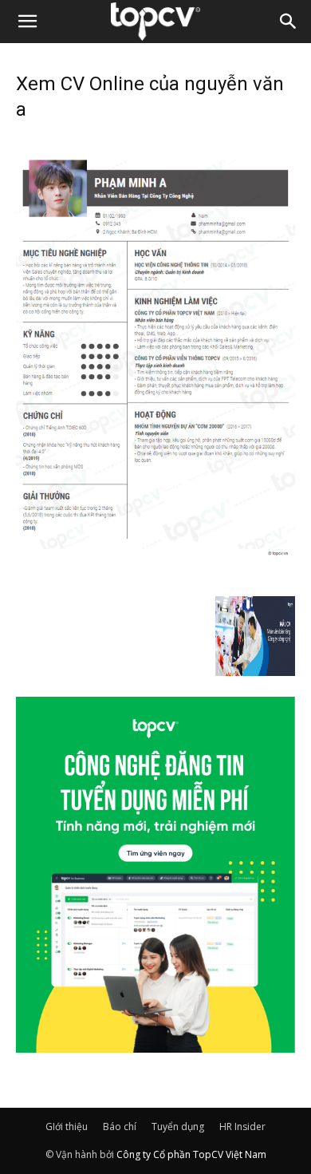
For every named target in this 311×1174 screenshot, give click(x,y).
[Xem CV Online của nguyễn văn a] (155, 579)
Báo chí (119, 1126)
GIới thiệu (66, 1126)
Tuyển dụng (178, 1126)
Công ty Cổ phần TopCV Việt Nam (191, 1154)
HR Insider (242, 1126)
